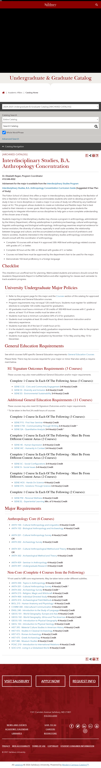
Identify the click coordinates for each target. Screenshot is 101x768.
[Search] (96, 126)
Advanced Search (10, 139)
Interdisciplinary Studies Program (63, 183)
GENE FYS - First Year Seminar (28, 422)
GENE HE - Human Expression (28, 445)
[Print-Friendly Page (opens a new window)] (93, 155)
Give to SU (50, 725)
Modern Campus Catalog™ (75, 765)
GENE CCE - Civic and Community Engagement (37, 386)
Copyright (53, 746)
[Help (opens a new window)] (97, 155)
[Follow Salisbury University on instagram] (85, 731)
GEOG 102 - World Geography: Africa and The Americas (38, 617)
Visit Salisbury (16, 681)
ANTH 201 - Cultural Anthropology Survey (31, 535)
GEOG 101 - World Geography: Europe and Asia (34, 613)
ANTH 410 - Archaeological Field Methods (31, 600)
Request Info (84, 681)
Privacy (6, 746)
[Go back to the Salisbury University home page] (3, 92)
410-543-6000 (50, 716)
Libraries (17, 733)
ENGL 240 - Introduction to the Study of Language (35, 610)
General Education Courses (81, 354)
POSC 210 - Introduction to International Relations (35, 644)
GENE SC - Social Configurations (29, 463)
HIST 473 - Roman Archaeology (26, 634)
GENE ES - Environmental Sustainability (32, 393)
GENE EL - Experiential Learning (29, 501)
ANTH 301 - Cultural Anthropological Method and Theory (38, 549)
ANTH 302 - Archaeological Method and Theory (34, 555)
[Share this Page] (90, 155)
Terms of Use (39, 746)
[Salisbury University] (50, 5)
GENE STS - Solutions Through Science (32, 486)
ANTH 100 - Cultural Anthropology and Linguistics (35, 525)
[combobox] (50, 106)
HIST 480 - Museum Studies (24, 641)
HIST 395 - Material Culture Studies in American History (37, 627)
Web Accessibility (21, 746)
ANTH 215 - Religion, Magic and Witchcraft (31, 593)
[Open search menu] (96, 4)
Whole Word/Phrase (15, 132)
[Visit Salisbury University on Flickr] (90, 726)
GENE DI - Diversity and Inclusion (29, 390)
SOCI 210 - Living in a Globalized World (30, 648)
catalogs (19, 765)
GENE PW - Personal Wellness (28, 498)
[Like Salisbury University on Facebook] (71, 726)
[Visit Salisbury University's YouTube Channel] (97, 726)
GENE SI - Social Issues (25, 467)
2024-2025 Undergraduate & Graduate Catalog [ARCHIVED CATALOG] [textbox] (37, 106)
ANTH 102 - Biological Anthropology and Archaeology (37, 528)
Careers (50, 729)
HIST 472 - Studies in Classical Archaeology (32, 631)
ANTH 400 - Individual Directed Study (29, 596)
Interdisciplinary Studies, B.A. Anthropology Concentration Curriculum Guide (39, 188)
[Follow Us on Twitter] (78, 726)
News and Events (17, 725)
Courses (60, 296)
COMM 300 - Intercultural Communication (31, 607)
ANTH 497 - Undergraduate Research (29, 566)
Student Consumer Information (77, 746)
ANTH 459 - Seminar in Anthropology (29, 562)
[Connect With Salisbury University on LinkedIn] (84, 726)
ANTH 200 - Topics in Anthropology (28, 583)
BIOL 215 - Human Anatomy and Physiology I (32, 603)
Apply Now (50, 681)
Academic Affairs (15, 93)
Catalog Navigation (14, 146)
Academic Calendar (16, 729)
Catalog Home (32, 93)
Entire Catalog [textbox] (10, 119)
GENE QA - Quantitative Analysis (29, 429)
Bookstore (50, 733)
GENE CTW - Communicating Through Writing (36, 426)
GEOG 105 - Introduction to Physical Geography (34, 620)
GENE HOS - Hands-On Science (29, 482)
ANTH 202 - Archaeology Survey (26, 542)
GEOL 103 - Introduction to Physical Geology (32, 624)
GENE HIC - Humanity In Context (29, 448)
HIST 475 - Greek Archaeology (25, 637)
